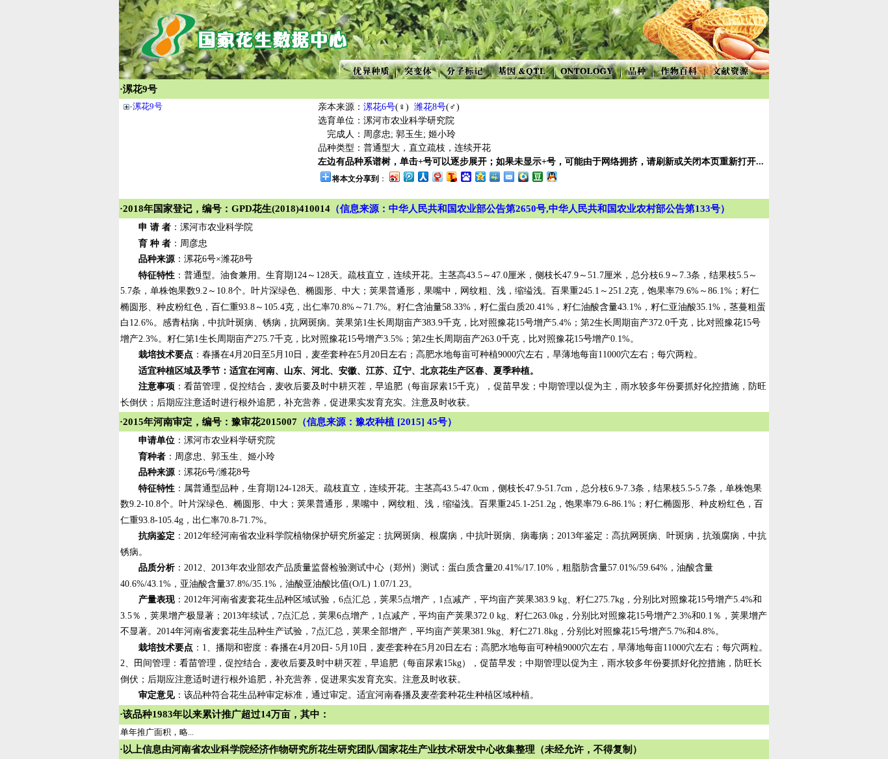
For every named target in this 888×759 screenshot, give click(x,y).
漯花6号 (379, 107)
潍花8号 (430, 107)
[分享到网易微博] (437, 176)
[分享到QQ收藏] (523, 176)
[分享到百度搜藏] (465, 176)
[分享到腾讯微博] (408, 176)
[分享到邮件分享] (508, 176)
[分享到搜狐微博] (451, 176)
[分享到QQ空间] (480, 176)
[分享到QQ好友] (551, 176)
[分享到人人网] (422, 176)
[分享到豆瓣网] (537, 176)
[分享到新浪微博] (394, 176)
